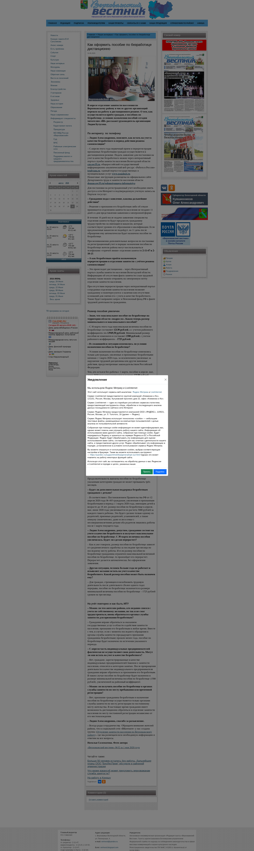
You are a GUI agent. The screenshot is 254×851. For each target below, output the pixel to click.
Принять (147, 472)
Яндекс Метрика (140, 392)
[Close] (165, 379)
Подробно (160, 472)
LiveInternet (156, 392)
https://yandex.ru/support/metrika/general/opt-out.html (115, 455)
